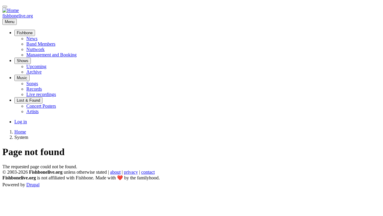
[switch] (4, 7)
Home (20, 131)
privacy (131, 172)
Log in (20, 121)
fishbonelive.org (17, 15)
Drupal (32, 184)
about (115, 172)
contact (148, 172)
